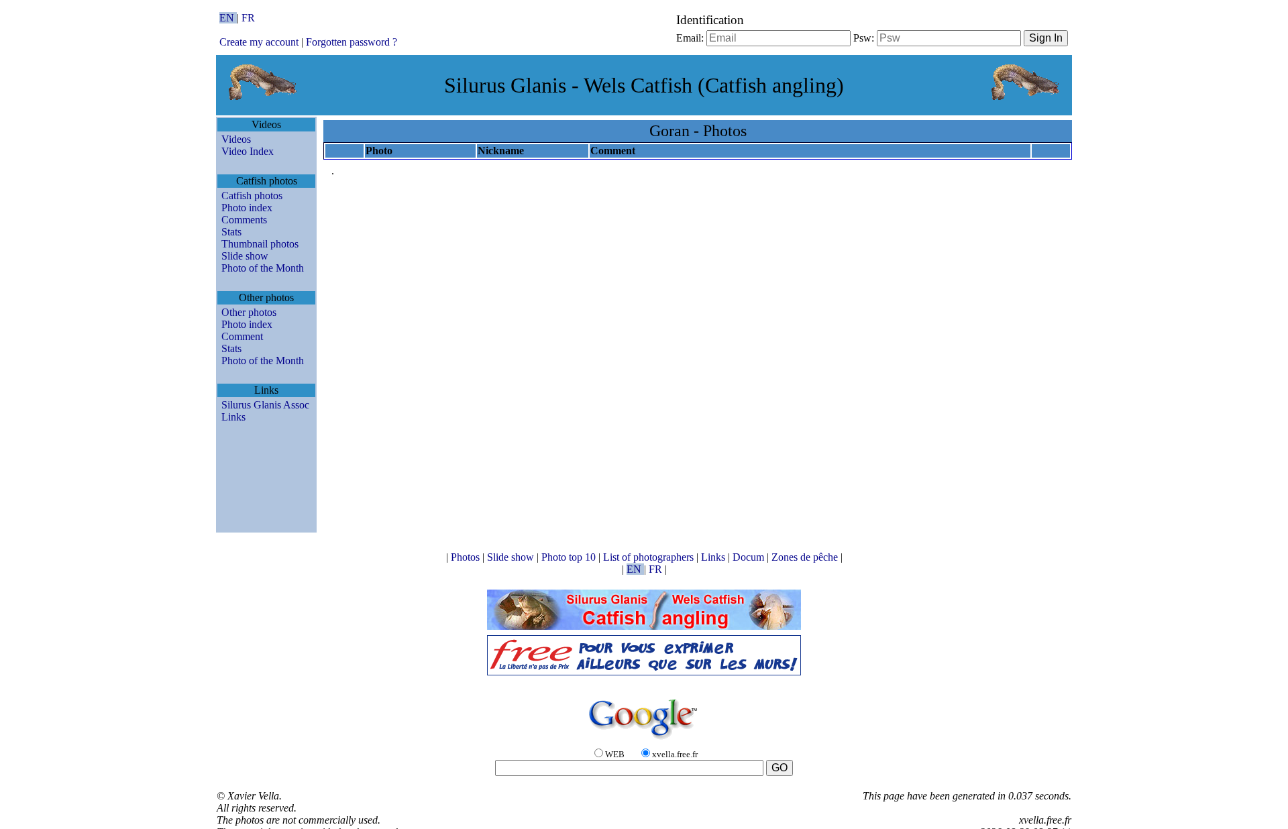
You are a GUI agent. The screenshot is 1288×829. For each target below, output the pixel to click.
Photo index (246, 207)
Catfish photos (251, 195)
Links (233, 417)
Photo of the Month (262, 268)
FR (248, 17)
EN (228, 17)
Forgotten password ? (351, 42)
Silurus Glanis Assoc (265, 404)
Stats (231, 231)
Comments (244, 219)
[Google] (644, 740)
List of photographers (649, 557)
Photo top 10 (569, 557)
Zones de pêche (806, 557)
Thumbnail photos (260, 244)
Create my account (259, 42)
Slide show (244, 256)
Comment (242, 336)
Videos (236, 139)
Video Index (247, 151)
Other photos (248, 312)
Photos (466, 557)
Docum (750, 557)
